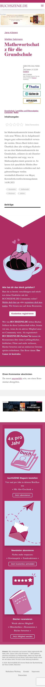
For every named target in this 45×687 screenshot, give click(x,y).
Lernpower (8, 112)
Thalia (32, 86)
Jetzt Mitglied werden (22, 636)
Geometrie (12, 189)
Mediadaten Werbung (13, 672)
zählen (22, 193)
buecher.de (31, 93)
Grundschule (9, 111)
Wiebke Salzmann (13, 39)
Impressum (36, 672)
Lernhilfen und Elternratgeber (27, 111)
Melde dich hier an (10, 302)
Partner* (34, 77)
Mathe (16, 112)
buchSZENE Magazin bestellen (22, 478)
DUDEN (26, 72)
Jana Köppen (11, 32)
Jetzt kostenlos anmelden (22, 564)
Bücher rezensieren (22, 619)
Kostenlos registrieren (22, 313)
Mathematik (25, 189)
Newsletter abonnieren (22, 550)
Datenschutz (22, 675)
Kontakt (26, 672)
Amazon (32, 101)
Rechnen (11, 193)
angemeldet (17, 378)
